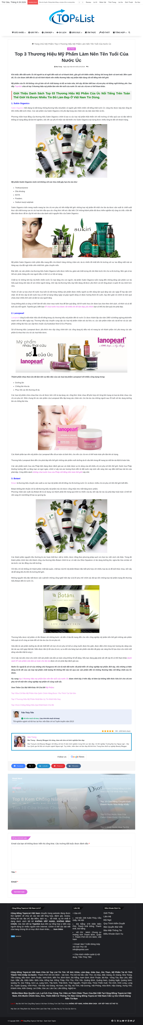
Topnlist (18, 86)
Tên (13, 872)
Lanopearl (15, 318)
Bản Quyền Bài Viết (113, 927)
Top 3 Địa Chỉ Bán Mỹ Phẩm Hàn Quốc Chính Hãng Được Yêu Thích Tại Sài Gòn (43, 693)
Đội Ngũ (107, 920)
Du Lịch (62, 32)
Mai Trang (59, 66)
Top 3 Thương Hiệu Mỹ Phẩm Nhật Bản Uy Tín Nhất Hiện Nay (36, 699)
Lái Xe (120, 2)
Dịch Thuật (129, 2)
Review (88, 2)
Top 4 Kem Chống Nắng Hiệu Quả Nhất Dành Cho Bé (32, 705)
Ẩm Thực (91, 32)
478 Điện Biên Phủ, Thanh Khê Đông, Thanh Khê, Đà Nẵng (87, 926)
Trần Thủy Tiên (27, 713)
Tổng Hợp (120, 32)
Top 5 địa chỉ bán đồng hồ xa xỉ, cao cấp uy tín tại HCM (54, 2)
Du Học (137, 2)
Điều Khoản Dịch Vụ (113, 934)
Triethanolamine (21, 188)
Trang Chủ (39, 44)
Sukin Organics (17, 108)
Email (14, 882)
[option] (71, 802)
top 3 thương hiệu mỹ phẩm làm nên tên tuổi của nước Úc (44, 679)
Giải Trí (33, 32)
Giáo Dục (75, 32)
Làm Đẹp (48, 32)
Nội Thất (105, 32)
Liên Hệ (107, 916)
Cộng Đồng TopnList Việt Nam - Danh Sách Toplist (39, 1021)
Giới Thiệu (109, 913)
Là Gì (95, 2)
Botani (13, 483)
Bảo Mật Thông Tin (113, 930)
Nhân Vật (102, 2)
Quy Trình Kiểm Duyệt (114, 923)
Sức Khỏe (19, 32)
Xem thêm (58, 929)
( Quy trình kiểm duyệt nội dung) (49, 718)
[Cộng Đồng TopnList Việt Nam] (71, 17)
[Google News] (78, 756)
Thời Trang (112, 2)
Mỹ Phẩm (49, 44)
